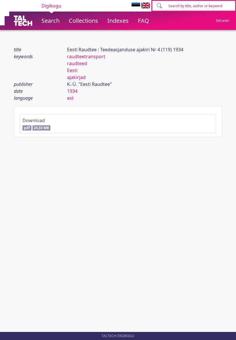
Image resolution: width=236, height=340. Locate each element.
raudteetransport (86, 56)
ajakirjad (76, 77)
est (70, 98)
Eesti (72, 70)
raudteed (77, 63)
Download (35, 123)
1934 (72, 91)
